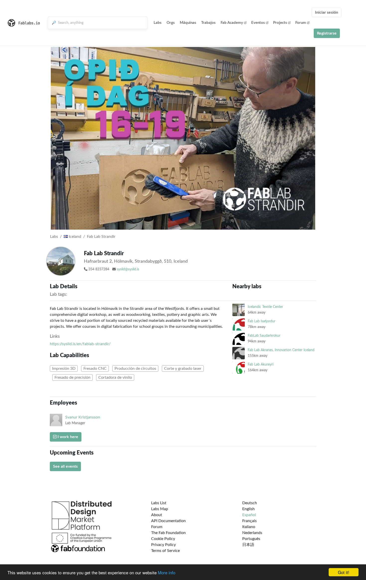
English (248, 509)
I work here (67, 437)
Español (249, 515)
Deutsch (249, 503)
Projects (280, 23)
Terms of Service (165, 551)
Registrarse (327, 33)
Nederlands (252, 533)
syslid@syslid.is (128, 269)
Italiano (248, 527)
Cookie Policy (163, 539)
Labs (158, 23)
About (156, 515)
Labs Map (159, 509)
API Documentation (168, 521)
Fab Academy (232, 23)
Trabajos (208, 23)
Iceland (74, 237)
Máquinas (188, 23)
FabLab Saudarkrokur (264, 335)
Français (249, 521)
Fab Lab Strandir (101, 237)
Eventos (258, 23)
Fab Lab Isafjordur (261, 321)
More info (166, 572)
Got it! (343, 572)
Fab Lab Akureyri (260, 364)
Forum (300, 23)
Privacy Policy (163, 545)
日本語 (248, 545)
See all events (65, 466)
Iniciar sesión (326, 12)
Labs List (158, 503)
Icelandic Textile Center (265, 307)
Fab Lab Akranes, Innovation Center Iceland (281, 350)
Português (251, 539)
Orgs (171, 23)
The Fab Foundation (168, 533)
